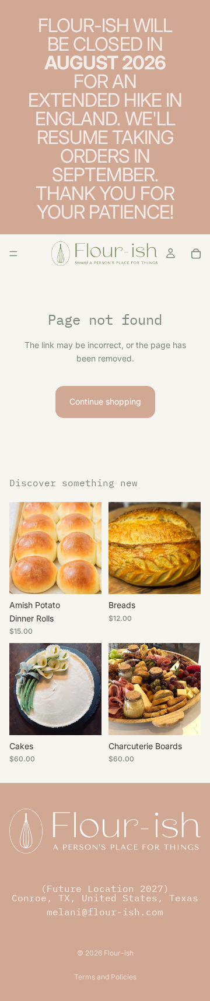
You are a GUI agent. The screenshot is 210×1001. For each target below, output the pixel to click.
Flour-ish (119, 953)
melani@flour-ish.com (105, 912)
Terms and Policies (105, 976)
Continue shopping (105, 401)
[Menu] (13, 253)
